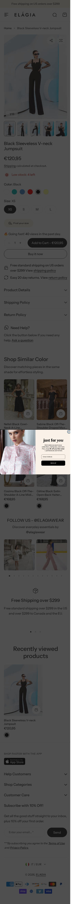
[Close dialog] (67, 431)
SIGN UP (52, 463)
